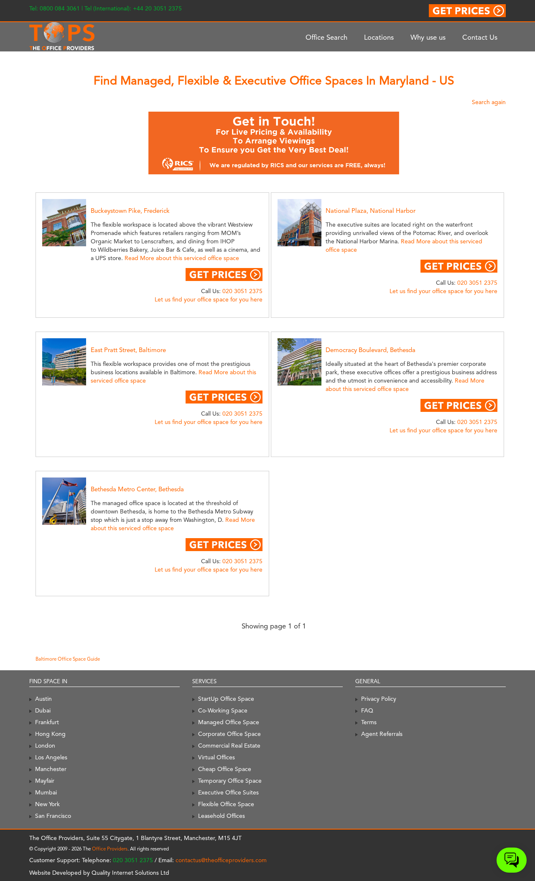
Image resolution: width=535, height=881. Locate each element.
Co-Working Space (222, 710)
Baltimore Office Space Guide (68, 659)
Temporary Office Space (230, 780)
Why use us (428, 37)
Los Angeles (51, 757)
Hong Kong (50, 733)
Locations (379, 37)
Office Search (326, 37)
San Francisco (53, 815)
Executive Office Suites (228, 792)
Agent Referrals (382, 733)
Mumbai (46, 792)
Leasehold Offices (221, 815)
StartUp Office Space (226, 698)
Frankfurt (47, 722)
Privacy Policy (378, 698)
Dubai (43, 710)
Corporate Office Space (229, 733)
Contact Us (479, 37)
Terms (369, 722)
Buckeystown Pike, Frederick (130, 211)
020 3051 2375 (242, 291)
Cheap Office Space (224, 769)
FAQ (367, 710)
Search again (489, 102)
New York (47, 804)
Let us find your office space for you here (208, 299)
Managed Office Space (228, 722)
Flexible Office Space (226, 804)
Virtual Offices (216, 757)
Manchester (50, 769)
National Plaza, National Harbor (370, 211)
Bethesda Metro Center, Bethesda (137, 489)
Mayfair (44, 780)
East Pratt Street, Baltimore (128, 350)
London (45, 745)
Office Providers (109, 849)
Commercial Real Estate (229, 745)
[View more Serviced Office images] (73, 222)
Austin (43, 698)
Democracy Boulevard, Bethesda (370, 350)
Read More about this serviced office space (182, 258)
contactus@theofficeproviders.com (221, 860)
